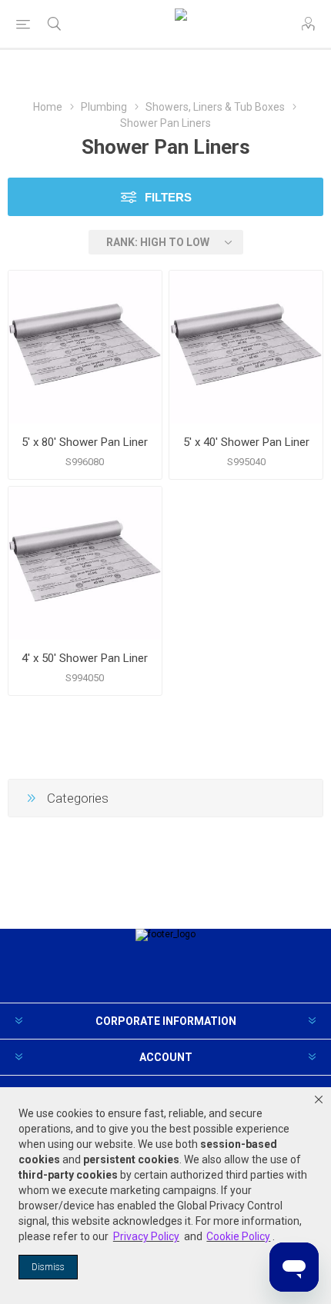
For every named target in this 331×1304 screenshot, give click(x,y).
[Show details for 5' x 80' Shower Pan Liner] (85, 347)
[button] (318, 1099)
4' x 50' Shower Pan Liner (85, 658)
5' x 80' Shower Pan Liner (85, 442)
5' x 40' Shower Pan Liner (246, 442)
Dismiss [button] (48, 1267)
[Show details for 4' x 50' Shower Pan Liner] (85, 563)
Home (47, 107)
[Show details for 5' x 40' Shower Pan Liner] (246, 347)
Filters (168, 197)
